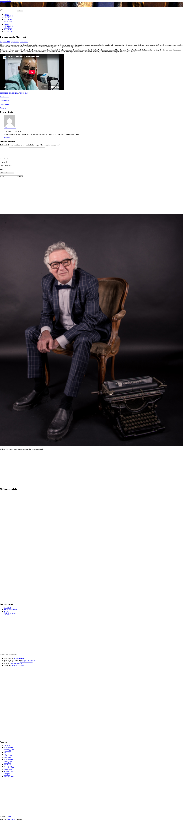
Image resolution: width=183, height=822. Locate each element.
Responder (7, 137)
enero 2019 (7, 757)
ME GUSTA (8, 17)
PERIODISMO (8, 19)
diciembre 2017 (8, 766)
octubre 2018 (8, 761)
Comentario (4, 159)
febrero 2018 (8, 764)
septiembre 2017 (9, 771)
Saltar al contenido (5, 1)
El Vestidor (3, 2)
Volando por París (18, 658)
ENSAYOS (7, 14)
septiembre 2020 (9, 749)
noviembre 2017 (9, 768)
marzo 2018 (7, 763)
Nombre (3, 162)
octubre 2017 (8, 769)
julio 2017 (7, 775)
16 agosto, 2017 (5, 42)
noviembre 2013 (9, 776)
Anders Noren (10, 819)
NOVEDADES (8, 16)
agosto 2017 (7, 773)
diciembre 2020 (8, 747)
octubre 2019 (8, 756)
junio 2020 (7, 752)
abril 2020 (7, 754)
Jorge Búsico (15, 42)
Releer (6, 611)
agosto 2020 (7, 751)
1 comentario (24, 42)
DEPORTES (8, 21)
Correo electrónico (6, 166)
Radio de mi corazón (10, 613)
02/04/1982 (7, 608)
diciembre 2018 (8, 759)
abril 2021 (7, 745)
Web (1, 169)
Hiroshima (7, 615)
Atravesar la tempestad (10, 609)
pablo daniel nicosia (10, 128)
